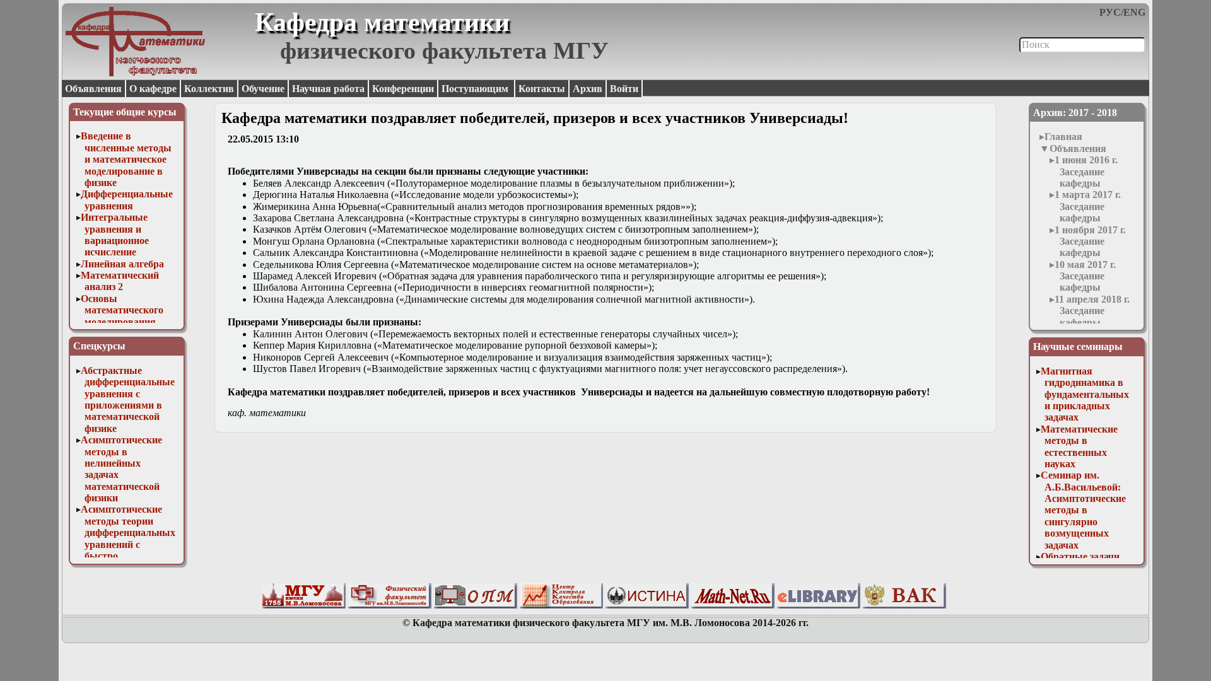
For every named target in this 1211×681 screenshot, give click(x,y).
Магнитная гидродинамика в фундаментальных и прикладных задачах (1085, 394)
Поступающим (476, 88)
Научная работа (328, 88)
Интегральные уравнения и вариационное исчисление (115, 234)
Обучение (263, 88)
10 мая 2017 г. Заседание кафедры (1085, 276)
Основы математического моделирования (122, 310)
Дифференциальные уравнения (127, 200)
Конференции (403, 88)
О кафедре (153, 88)
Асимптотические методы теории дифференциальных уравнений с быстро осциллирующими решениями (128, 544)
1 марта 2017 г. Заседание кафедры (1088, 206)
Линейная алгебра (122, 264)
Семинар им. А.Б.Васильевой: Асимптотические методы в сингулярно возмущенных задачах (1083, 510)
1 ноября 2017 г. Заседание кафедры (1090, 241)
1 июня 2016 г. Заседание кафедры (1086, 171)
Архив (587, 88)
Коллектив (209, 88)
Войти (624, 88)
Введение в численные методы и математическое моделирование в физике (126, 159)
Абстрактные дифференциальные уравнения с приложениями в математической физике (128, 399)
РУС (1110, 12)
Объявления (93, 88)
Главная (1063, 136)
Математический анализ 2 (120, 281)
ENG (1134, 12)
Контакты (541, 88)
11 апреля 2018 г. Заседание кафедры (1092, 311)
